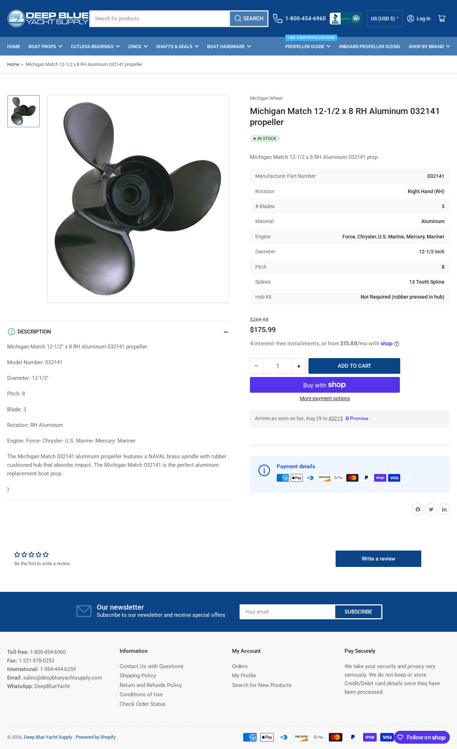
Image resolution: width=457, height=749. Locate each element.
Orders (240, 666)
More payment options (325, 398)
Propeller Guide (307, 43)
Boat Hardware (226, 46)
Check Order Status (143, 704)
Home (13, 46)
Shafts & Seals (174, 46)
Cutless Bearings (92, 46)
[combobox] (178, 18)
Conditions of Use (141, 694)
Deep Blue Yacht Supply (48, 737)
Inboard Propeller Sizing (369, 46)
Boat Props (42, 46)
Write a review (378, 559)
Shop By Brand (426, 46)
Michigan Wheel (266, 98)
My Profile (244, 675)
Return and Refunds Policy (151, 685)
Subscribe (358, 612)
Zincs (134, 46)
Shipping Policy (138, 675)
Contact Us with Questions (152, 666)
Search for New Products (262, 685)
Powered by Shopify (96, 737)
